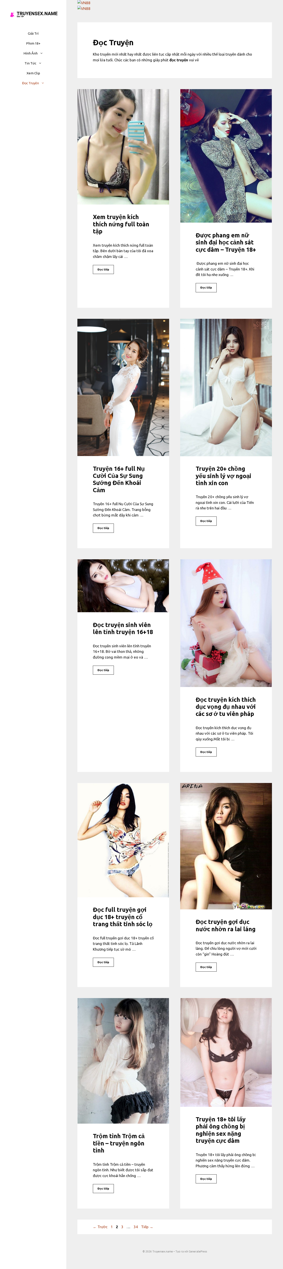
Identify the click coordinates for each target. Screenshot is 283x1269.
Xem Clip (33, 73)
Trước (100, 1227)
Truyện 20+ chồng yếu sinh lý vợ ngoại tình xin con (223, 475)
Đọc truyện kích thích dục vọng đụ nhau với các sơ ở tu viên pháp (226, 706)
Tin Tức (30, 63)
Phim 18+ (33, 43)
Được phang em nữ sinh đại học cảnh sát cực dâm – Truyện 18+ (226, 242)
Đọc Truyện (30, 83)
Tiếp (147, 1227)
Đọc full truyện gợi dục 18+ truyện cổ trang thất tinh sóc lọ (123, 916)
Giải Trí (33, 33)
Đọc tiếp (103, 269)
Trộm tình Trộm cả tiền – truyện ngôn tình (119, 1143)
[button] (43, 53)
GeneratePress (198, 1251)
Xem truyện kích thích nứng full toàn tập (121, 224)
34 (136, 1227)
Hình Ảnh (30, 53)
